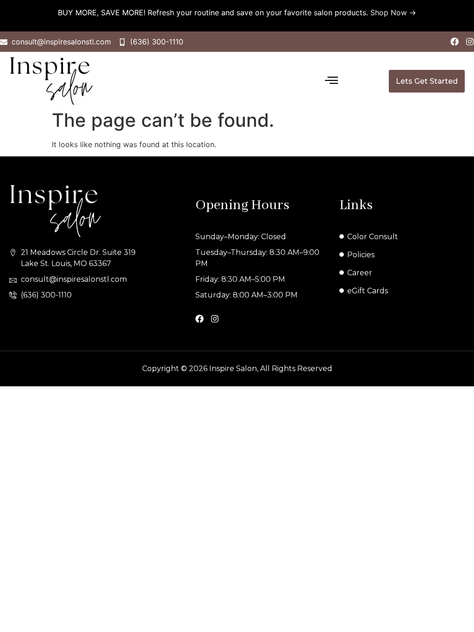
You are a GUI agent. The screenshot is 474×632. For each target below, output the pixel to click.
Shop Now (388, 12)
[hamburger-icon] (331, 81)
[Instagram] (470, 41)
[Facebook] (454, 41)
